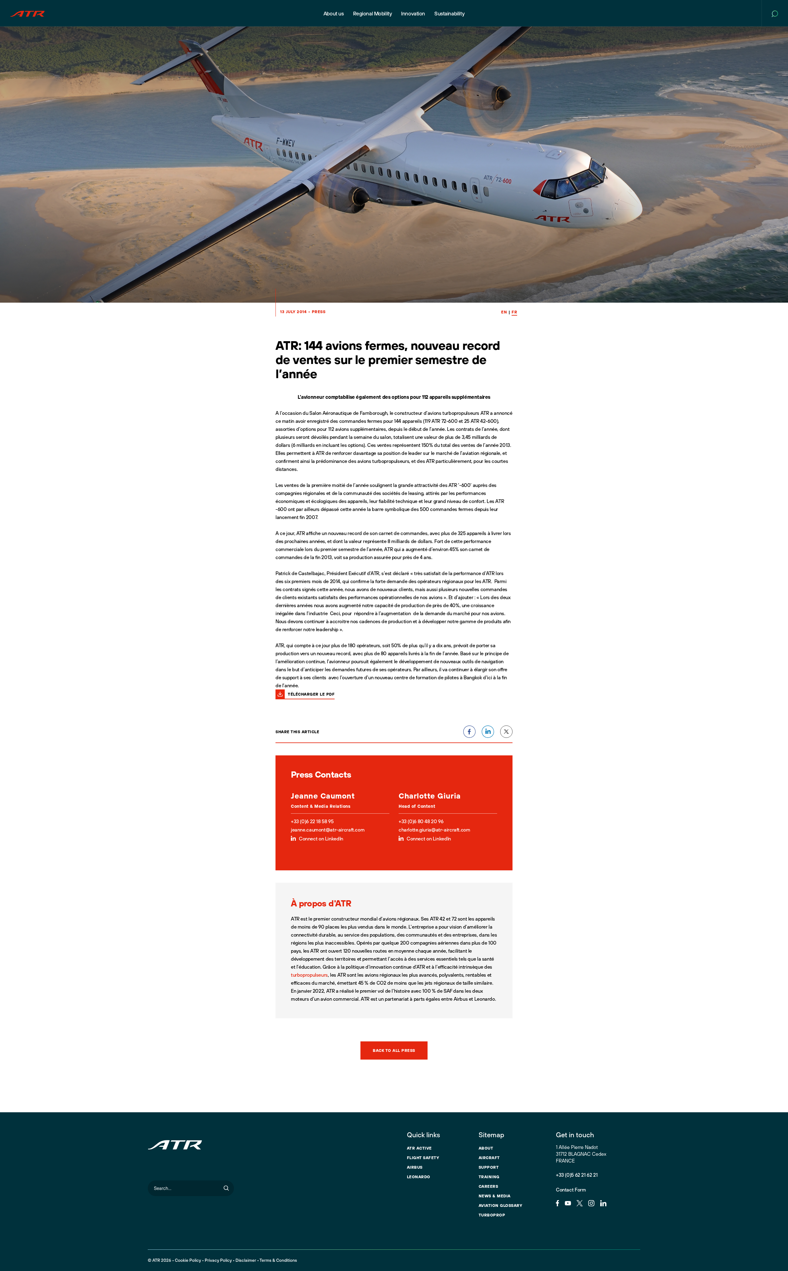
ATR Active (419, 1148)
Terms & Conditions (278, 1260)
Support (489, 1167)
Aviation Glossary (500, 1205)
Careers (488, 1186)
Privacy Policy (218, 1260)
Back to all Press (394, 1050)
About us (334, 13)
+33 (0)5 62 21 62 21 (576, 1175)
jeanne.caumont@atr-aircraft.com (327, 830)
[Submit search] (226, 1188)
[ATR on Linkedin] (603, 1203)
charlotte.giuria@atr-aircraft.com (434, 830)
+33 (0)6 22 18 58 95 (312, 821)
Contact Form (571, 1190)
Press (319, 311)
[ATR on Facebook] (557, 1203)
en (504, 311)
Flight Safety (423, 1157)
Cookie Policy (188, 1260)
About (486, 1148)
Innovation (413, 13)
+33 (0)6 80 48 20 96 (421, 821)
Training (489, 1176)
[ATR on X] (580, 1203)
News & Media (495, 1195)
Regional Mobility (372, 13)
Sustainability (449, 13)
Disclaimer (245, 1260)
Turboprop (492, 1214)
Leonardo (418, 1176)
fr (514, 311)
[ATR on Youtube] (568, 1203)
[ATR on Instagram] (591, 1203)
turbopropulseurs (309, 975)
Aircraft (489, 1157)
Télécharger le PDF (311, 694)
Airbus (415, 1167)
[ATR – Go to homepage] (27, 13)
